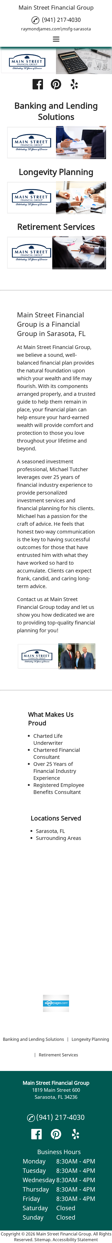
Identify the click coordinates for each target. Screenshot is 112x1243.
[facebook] (38, 85)
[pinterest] (56, 85)
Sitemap (42, 1239)
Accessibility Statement (75, 1239)
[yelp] (74, 85)
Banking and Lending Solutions (33, 1039)
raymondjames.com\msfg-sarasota (56, 29)
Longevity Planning (90, 1039)
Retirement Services (58, 1055)
